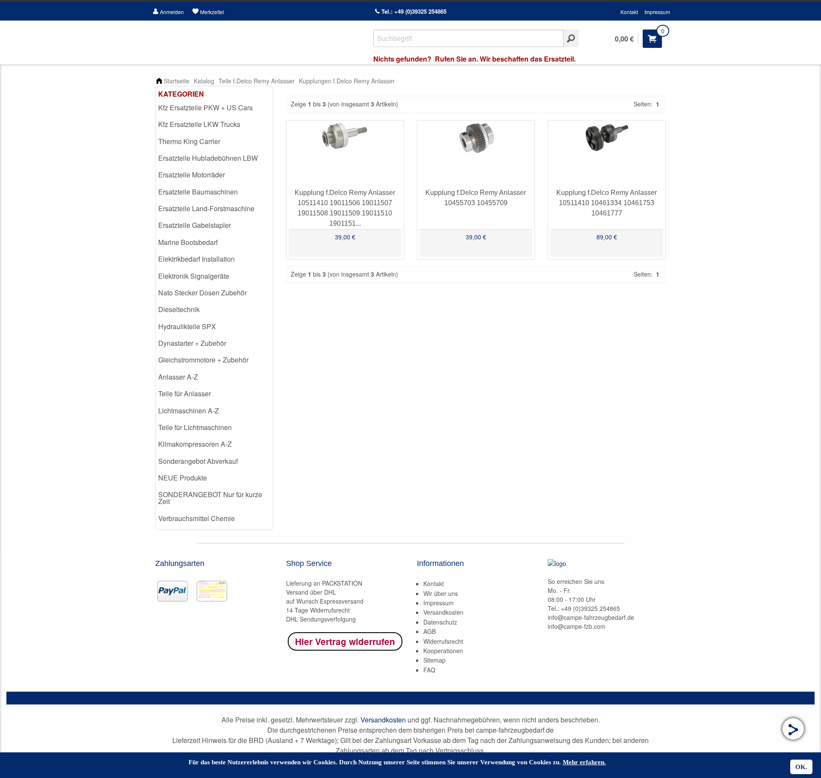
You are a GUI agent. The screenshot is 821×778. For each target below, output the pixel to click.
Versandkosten (443, 612)
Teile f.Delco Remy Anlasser (257, 81)
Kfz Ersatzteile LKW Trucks (199, 124)
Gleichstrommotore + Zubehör (203, 360)
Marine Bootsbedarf (188, 242)
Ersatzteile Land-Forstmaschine (206, 208)
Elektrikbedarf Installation (196, 259)
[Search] (571, 38)
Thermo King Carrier (189, 141)
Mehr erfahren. (584, 762)
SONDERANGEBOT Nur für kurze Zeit (210, 497)
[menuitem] (214, 108)
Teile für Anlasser (184, 393)
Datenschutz (440, 622)
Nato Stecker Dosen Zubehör (202, 293)
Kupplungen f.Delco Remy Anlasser (347, 81)
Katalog (204, 81)
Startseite (176, 81)
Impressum (657, 11)
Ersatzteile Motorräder (191, 175)
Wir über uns (440, 593)
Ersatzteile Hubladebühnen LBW (208, 158)
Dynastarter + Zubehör (192, 343)
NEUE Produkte (182, 478)
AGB (429, 631)
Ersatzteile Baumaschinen (198, 192)
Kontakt (629, 11)
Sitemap (434, 660)
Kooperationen (443, 650)
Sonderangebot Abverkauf (198, 461)
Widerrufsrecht (443, 641)
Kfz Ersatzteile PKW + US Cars (205, 107)
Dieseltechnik (179, 309)
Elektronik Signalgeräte (193, 276)
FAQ (429, 670)
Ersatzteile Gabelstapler (194, 225)
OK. (801, 766)
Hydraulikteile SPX (187, 326)
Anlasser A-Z (178, 377)
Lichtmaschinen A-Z (188, 411)
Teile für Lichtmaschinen (195, 427)
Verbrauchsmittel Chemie (196, 518)
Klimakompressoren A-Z (195, 444)
